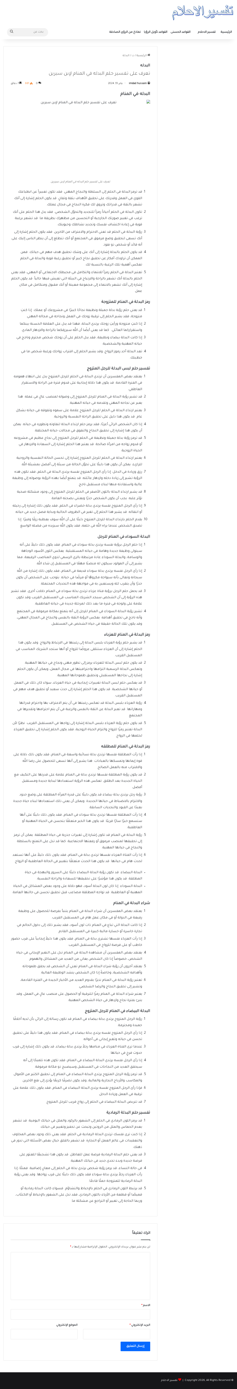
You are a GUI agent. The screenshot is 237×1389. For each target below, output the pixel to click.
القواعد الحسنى (180, 32)
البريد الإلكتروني (140, 1325)
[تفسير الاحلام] (203, 13)
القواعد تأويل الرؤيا (155, 32)
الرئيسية (226, 32)
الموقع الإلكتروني (67, 1325)
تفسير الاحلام (207, 32)
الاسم (145, 1305)
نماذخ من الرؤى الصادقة (125, 32)
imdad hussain (138, 83)
